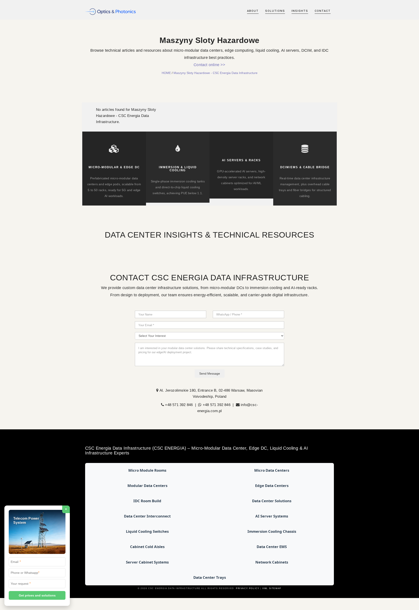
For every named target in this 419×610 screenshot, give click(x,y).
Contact (323, 10)
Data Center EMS (272, 546)
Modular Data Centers (147, 485)
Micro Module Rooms (147, 470)
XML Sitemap (271, 588)
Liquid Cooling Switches (147, 531)
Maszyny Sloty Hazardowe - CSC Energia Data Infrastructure (215, 73)
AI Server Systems (271, 516)
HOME (166, 73)
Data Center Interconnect (147, 516)
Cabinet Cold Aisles (147, 546)
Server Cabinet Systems (147, 562)
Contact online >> (209, 65)
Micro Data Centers (271, 470)
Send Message (209, 373)
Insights (300, 10)
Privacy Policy (247, 588)
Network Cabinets (271, 562)
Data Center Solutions (271, 500)
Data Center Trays (209, 577)
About (253, 10)
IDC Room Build (147, 500)
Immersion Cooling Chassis (271, 531)
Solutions (275, 10)
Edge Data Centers (271, 485)
